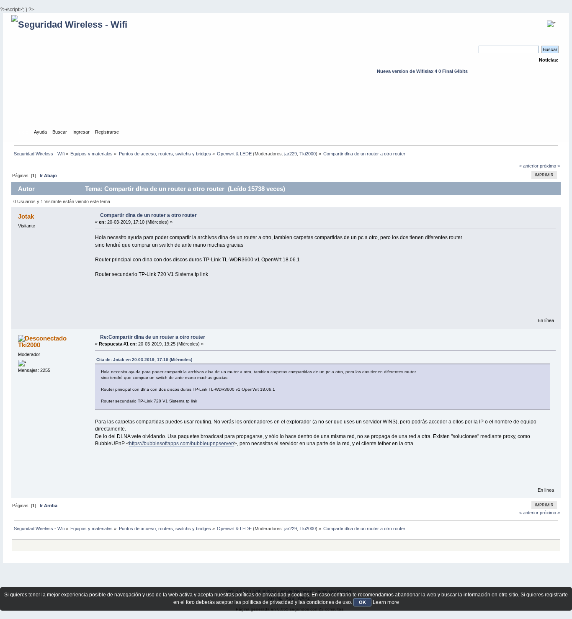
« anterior (529, 165)
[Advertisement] (286, 109)
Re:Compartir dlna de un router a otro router (152, 337)
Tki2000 (307, 153)
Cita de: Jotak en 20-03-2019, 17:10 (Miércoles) (144, 359)
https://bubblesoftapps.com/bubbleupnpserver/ (181, 443)
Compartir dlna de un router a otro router (148, 215)
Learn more (386, 602)
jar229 (290, 153)
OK (362, 602)
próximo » (550, 165)
